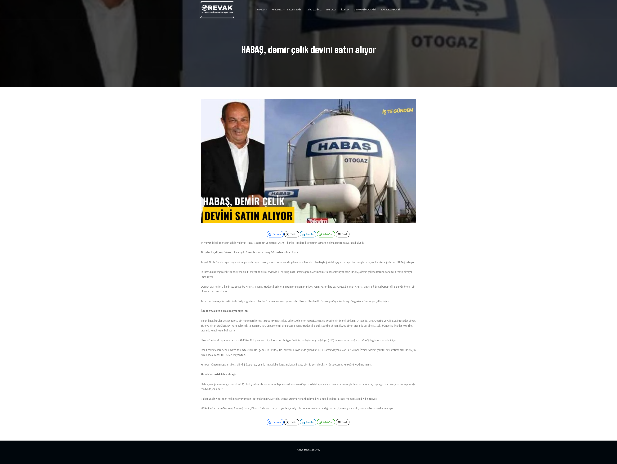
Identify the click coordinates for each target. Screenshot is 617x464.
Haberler (331, 10)
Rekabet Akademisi (390, 10)
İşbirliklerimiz (314, 10)
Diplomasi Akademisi (365, 10)
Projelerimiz (294, 10)
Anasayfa (262, 10)
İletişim (345, 10)
